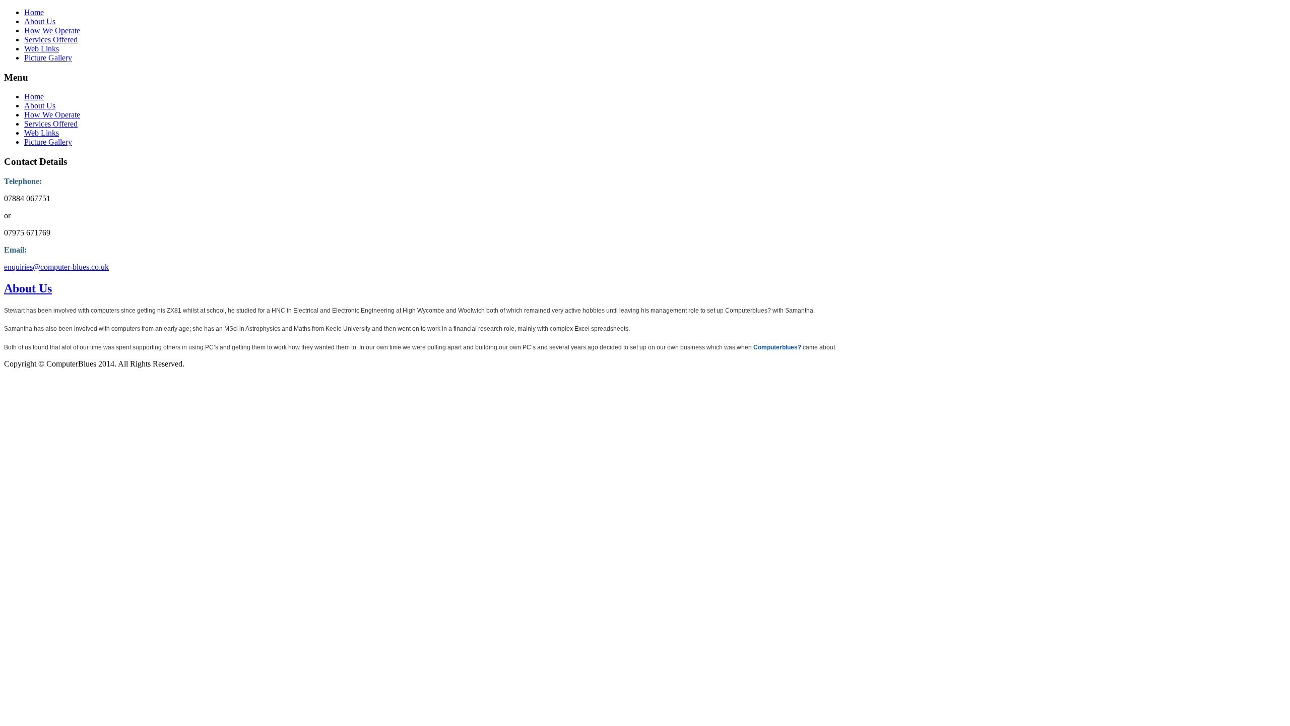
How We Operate (52, 30)
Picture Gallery (48, 57)
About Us (39, 21)
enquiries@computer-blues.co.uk (56, 267)
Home (34, 12)
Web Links (41, 48)
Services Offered (51, 39)
